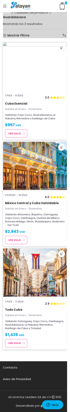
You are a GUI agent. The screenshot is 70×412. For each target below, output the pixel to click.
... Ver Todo (12, 225)
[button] (61, 47)
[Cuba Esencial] (35, 66)
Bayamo (37, 214)
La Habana (31, 325)
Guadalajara (43, 221)
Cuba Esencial (16, 103)
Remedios (23, 118)
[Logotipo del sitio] (20, 6)
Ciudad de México (48, 218)
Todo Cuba (13, 310)
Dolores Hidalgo (15, 221)
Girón (30, 221)
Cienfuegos (28, 218)
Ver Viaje (14, 133)
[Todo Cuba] (35, 272)
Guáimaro (58, 221)
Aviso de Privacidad (17, 379)
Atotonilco (24, 214)
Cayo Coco (25, 115)
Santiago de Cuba (43, 118)
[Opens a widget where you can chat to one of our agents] (52, 405)
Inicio (6, 12)
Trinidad (36, 328)
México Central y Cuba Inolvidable (32, 203)
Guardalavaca (42, 115)
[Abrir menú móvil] (5, 6)
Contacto (10, 367)
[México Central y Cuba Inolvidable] (35, 166)
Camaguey (50, 214)
